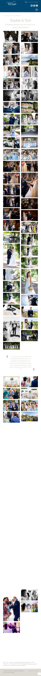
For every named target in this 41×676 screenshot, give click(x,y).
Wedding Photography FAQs (29, 664)
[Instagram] (34, 6)
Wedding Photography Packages (22, 662)
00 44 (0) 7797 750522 (32, 2)
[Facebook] (37, 6)
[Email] (32, 6)
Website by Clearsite (33, 671)
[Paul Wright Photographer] (11, 5)
